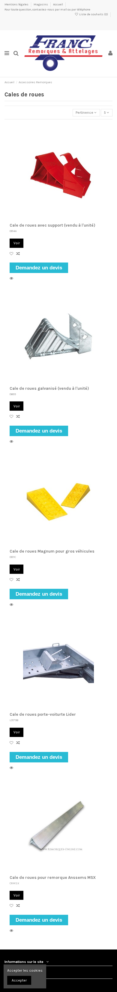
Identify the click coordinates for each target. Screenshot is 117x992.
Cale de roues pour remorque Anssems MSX (53, 877)
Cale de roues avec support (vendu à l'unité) (52, 225)
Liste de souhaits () (94, 14)
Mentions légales (16, 4)
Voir (17, 243)
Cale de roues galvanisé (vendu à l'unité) (49, 388)
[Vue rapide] (12, 278)
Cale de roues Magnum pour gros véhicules (52, 551)
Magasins (41, 4)
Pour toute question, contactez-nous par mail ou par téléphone (47, 9)
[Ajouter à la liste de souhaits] (13, 254)
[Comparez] (19, 254)
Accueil (58, 4)
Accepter (19, 980)
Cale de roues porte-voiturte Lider (43, 714)
